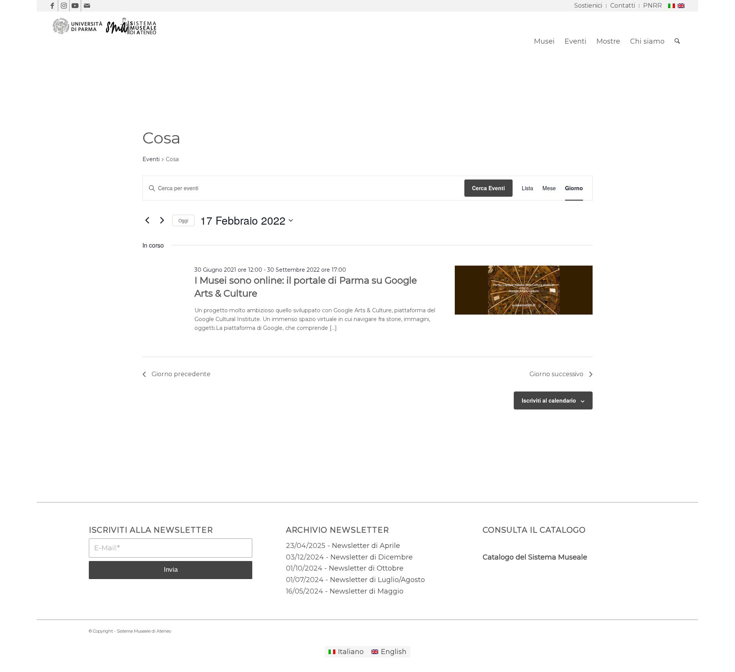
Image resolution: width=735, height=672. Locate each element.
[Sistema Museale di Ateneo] (107, 47)
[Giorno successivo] (162, 220)
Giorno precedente (181, 374)
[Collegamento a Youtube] (75, 5)
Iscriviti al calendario (549, 400)
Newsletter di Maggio (366, 591)
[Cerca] (677, 41)
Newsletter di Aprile (366, 546)
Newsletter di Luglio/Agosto (377, 580)
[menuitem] (588, 6)
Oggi (183, 220)
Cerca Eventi (488, 188)
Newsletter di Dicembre (371, 557)
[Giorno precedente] (147, 220)
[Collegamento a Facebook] (52, 5)
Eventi (151, 159)
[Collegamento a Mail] (87, 5)
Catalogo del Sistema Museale (535, 557)
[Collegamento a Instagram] (63, 5)
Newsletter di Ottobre (366, 568)
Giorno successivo (556, 374)
